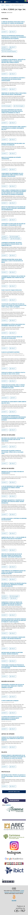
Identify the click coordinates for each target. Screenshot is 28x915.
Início (2, 5)
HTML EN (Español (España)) (9, 51)
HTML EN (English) (19, 106)
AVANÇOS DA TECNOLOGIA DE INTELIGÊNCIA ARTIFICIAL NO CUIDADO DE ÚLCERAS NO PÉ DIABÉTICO (12, 738)
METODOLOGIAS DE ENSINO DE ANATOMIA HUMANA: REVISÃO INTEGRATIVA (12, 653)
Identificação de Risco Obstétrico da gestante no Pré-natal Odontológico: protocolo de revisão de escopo (13, 776)
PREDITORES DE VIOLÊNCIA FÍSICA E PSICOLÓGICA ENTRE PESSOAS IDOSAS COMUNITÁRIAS (13, 93)
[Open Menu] (1, 1)
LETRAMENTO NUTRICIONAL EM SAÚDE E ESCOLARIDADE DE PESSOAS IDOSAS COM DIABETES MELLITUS (11, 244)
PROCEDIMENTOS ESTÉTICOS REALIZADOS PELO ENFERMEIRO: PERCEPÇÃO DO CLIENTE (13, 325)
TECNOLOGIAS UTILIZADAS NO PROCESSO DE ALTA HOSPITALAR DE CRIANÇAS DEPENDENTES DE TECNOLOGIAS (13, 666)
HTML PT (13, 31)
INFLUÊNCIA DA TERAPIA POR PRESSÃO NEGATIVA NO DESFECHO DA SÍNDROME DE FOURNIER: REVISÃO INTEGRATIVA (13, 585)
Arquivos (7, 5)
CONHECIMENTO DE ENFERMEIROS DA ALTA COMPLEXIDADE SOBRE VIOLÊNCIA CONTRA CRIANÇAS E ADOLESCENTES (12, 175)
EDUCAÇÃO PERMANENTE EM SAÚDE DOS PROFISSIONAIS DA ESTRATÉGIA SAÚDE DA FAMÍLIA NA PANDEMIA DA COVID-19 (12, 111)
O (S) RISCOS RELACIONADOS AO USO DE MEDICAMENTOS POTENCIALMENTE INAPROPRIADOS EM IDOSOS (11, 719)
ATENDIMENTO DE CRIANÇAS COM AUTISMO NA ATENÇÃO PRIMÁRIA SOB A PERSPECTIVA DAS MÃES (13, 277)
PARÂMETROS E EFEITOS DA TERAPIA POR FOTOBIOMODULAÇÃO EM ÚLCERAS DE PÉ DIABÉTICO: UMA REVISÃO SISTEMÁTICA (11, 603)
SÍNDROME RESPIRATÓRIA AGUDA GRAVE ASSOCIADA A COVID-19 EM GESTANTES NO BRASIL (12, 261)
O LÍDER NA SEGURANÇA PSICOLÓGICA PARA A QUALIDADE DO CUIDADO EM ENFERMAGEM (13, 22)
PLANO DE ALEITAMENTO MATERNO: (12, 354)
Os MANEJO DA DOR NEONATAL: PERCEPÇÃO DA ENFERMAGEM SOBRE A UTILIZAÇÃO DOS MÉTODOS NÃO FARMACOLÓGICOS (13, 61)
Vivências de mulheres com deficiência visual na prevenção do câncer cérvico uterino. (13, 373)
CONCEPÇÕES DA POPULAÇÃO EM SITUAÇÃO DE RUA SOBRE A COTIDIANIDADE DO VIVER (13, 224)
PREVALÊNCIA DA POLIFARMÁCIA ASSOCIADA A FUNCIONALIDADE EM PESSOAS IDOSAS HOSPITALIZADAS (13, 79)
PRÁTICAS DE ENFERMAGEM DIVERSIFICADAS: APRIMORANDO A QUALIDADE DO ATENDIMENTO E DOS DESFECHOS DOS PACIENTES (13, 37)
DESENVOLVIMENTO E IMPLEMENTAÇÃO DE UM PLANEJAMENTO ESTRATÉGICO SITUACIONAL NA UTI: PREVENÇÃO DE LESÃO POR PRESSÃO (13, 757)
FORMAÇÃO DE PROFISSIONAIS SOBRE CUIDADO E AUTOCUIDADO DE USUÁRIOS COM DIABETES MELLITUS (13, 128)
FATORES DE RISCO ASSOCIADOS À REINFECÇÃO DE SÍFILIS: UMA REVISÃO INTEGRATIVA (13, 637)
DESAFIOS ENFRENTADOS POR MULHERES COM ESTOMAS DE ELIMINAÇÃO (13, 144)
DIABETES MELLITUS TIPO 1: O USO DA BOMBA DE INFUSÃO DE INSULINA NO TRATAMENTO (13, 538)
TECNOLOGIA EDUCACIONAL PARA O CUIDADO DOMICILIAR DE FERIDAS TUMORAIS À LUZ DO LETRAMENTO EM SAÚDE (13, 386)
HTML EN (14, 598)
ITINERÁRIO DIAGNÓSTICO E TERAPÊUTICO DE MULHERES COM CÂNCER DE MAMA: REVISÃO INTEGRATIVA (12, 501)
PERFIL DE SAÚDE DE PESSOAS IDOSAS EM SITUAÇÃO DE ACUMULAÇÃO (11, 337)
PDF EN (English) (7, 49)
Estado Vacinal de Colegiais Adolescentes (11, 290)
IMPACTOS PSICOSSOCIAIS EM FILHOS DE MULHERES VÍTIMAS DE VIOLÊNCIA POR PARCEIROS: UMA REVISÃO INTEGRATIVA (11, 555)
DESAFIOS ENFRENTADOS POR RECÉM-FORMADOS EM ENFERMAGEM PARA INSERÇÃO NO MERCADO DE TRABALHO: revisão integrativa (13, 620)
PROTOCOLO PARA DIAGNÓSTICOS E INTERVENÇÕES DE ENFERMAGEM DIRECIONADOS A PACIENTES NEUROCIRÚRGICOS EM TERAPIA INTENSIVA (13, 418)
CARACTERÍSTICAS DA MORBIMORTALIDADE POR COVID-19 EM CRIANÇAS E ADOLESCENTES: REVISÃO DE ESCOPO (13, 572)
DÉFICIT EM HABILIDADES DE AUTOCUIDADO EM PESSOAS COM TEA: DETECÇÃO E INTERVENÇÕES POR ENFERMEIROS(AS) (13, 208)
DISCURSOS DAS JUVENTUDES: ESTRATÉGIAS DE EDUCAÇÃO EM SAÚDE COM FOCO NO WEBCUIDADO (13, 439)
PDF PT (5, 31)
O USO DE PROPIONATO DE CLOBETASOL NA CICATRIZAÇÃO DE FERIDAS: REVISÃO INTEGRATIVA (12, 488)
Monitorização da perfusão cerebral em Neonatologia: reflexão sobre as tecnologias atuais (12, 452)
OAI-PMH (14, 900)
